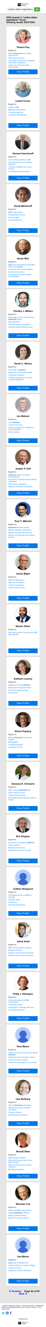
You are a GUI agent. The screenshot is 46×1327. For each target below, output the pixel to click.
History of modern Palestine (20, 1271)
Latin (14, 422)
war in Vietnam (16, 583)
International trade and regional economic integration (21, 62)
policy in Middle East (18, 1263)
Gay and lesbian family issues (20, 327)
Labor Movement (16, 110)
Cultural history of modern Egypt (21, 1265)
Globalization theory (16, 215)
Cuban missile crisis (16, 588)
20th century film (19, 790)
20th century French (16, 793)
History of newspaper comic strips (22, 1062)
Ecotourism (13, 693)
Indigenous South (19, 685)
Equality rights (14, 900)
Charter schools (15, 1112)
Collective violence (16, 375)
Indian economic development (19, 476)
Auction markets (15, 950)
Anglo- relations (18, 1213)
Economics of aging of (21, 843)
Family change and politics (19, 325)
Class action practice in (19, 160)
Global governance (16, 58)
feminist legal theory (16, 905)
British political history (17, 1216)
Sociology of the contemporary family (21, 318)
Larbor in (13, 107)
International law (15, 220)
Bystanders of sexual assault (20, 372)
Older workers (14, 845)
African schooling (19, 1105)
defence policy (18, 527)
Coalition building (15, 112)
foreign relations (17, 1158)
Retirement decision (16, 848)
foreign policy (15, 212)
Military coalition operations (19, 530)
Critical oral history (16, 585)
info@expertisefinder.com (15, 1307)
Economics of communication (20, 269)
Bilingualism (13, 742)
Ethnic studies (14, 432)
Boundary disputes (16, 1170)
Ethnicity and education (18, 1115)
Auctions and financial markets (21, 953)
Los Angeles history (16, 1010)
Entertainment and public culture (21, 1057)
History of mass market (18, 1060)
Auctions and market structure (20, 955)
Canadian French (15, 747)
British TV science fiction (18, 1218)
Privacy (34, 1307)
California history (15, 1005)
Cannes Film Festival (16, 795)
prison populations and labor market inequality (21, 266)
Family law (12, 902)
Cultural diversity (15, 425)
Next (21, 1294)
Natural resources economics (20, 487)
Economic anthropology (18, 690)
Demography (13, 322)
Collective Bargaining (17, 115)
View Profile (23, 72)
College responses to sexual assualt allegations (20, 379)
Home (28, 1307)
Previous (16, 1291)
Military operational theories (20, 533)
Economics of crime (16, 272)
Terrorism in (17, 370)
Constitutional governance (19, 171)
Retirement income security (19, 850)
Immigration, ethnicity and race (21, 1007)
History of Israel (14, 1268)
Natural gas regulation (17, 484)
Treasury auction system (19, 948)
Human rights (13, 217)
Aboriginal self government (19, 688)
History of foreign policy (19, 1210)
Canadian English (15, 745)
